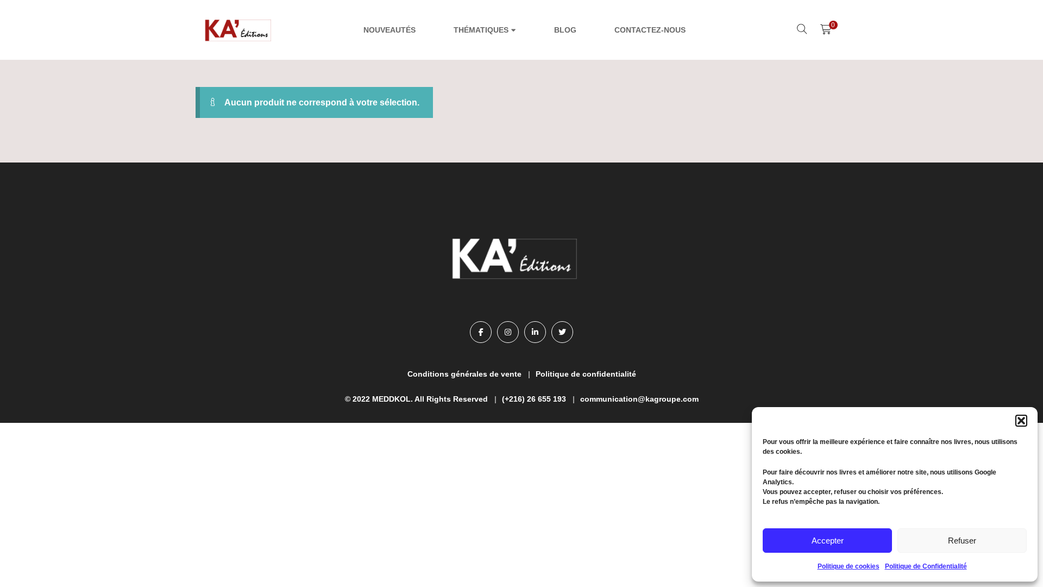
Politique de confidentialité (586, 374)
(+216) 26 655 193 (534, 399)
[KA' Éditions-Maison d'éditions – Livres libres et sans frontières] (239, 30)
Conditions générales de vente (464, 374)
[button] (1021, 420)
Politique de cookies (848, 566)
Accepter (828, 540)
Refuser (962, 540)
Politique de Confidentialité (926, 566)
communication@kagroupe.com (639, 399)
